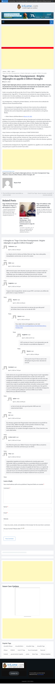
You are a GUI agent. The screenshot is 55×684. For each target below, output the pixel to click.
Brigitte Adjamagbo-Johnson (23, 173)
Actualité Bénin (19, 646)
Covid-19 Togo (21, 650)
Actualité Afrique (8, 646)
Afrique (6, 650)
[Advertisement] (27, 36)
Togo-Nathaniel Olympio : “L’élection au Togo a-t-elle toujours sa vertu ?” (10, 205)
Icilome (31, 681)
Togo (13, 171)
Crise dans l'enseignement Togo (40, 173)
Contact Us (14, 673)
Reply (5, 260)
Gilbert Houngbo (27, 174)
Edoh (9, 263)
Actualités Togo (30, 646)
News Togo (35, 654)
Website (6, 519)
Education (9, 171)
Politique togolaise (45, 654)
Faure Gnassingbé (32, 650)
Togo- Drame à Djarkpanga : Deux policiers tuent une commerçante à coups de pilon (26, 221)
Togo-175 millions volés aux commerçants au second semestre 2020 (44, 205)
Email (6, 513)
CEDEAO (12, 650)
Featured (11, 174)
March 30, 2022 (28, 116)
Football (6, 654)
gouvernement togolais (17, 654)
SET (34, 174)
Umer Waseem (40, 674)
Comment (7, 488)
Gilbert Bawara (18, 174)
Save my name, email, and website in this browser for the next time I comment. (27, 525)
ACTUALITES (4, 171)
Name (6, 507)
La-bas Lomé (12, 437)
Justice (27, 654)
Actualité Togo (11, 173)
